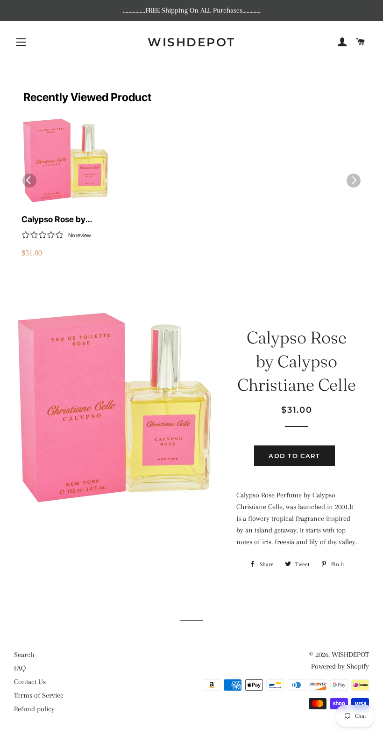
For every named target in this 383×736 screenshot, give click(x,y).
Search (24, 654)
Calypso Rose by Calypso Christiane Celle (57, 219)
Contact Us (30, 682)
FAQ (20, 668)
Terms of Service (39, 695)
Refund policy (34, 709)
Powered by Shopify (340, 666)
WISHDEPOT (191, 42)
